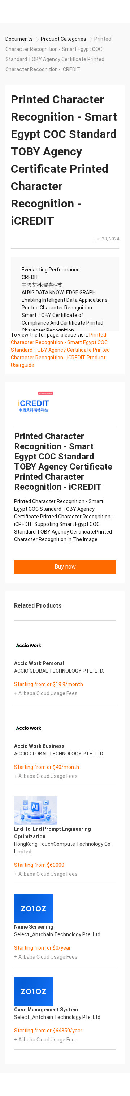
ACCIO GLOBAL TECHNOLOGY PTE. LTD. (59, 671)
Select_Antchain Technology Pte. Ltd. (57, 934)
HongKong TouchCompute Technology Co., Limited (63, 848)
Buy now (65, 566)
